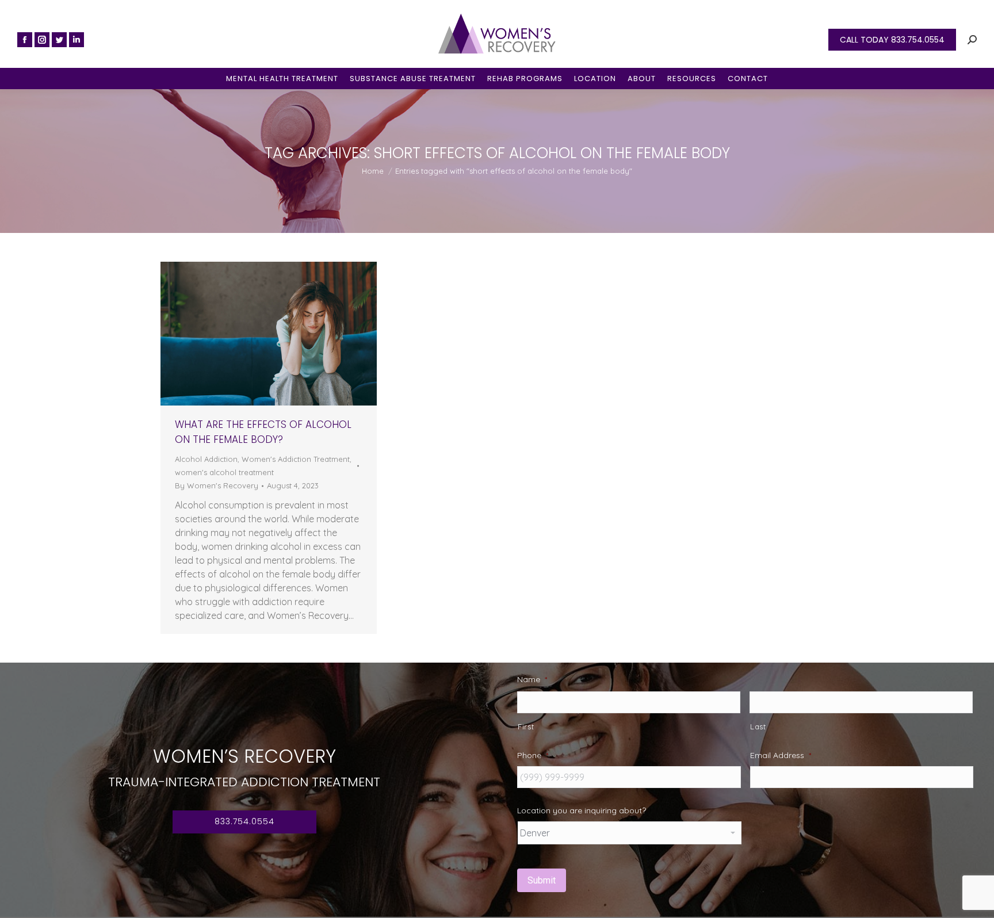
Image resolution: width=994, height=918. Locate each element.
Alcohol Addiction (206, 459)
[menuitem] (282, 78)
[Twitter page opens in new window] (59, 39)
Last (758, 726)
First (526, 726)
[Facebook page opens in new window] (24, 39)
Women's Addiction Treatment (296, 459)
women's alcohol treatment (224, 472)
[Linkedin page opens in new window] (76, 39)
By (216, 485)
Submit (541, 880)
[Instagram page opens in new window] (42, 39)
